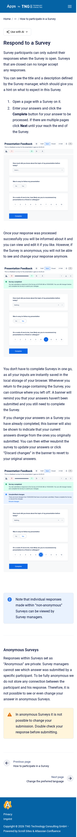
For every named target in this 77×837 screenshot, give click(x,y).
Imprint (7, 819)
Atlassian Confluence (48, 831)
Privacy (7, 814)
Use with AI (17, 31)
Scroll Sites (25, 831)
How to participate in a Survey (38, 18)
